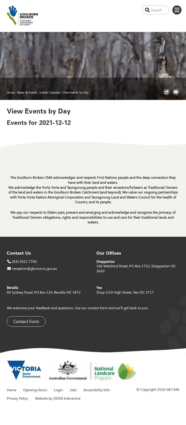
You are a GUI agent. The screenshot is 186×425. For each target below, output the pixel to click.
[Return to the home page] (22, 24)
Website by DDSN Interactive (57, 398)
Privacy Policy (17, 398)
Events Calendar (50, 92)
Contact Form (26, 321)
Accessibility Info (96, 389)
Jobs (73, 389)
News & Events (27, 92)
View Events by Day (75, 92)
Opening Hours (35, 389)
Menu (176, 9)
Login (58, 389)
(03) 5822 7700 (24, 261)
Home (11, 92)
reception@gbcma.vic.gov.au (34, 268)
